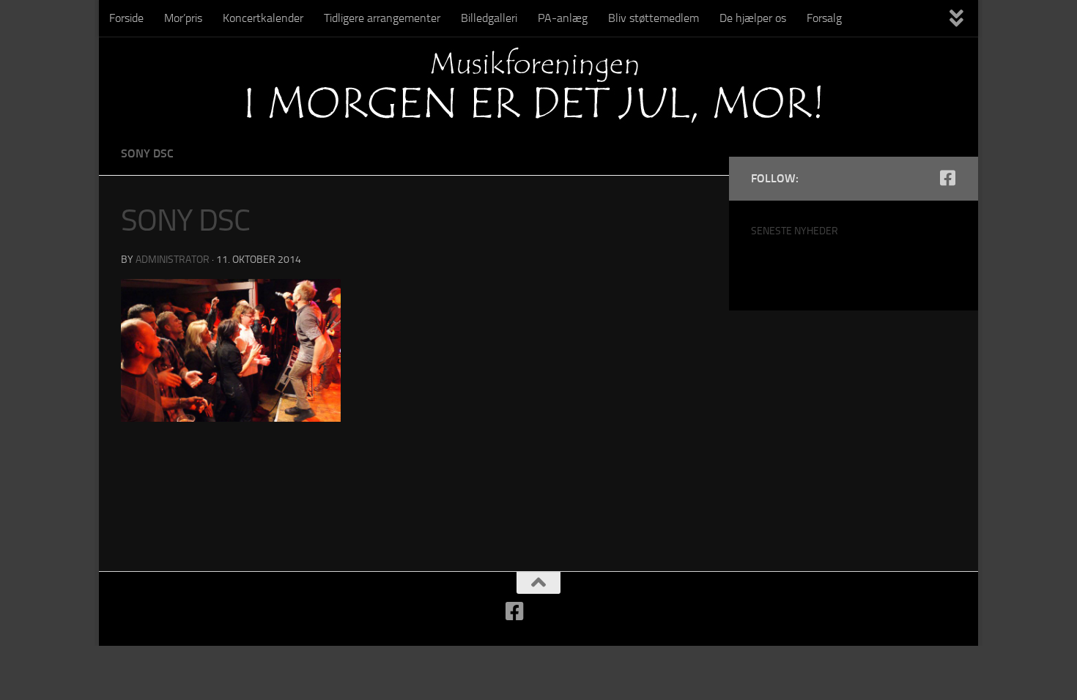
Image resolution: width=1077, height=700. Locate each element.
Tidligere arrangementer (382, 18)
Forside (126, 18)
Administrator (173, 259)
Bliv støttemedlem (653, 18)
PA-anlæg (563, 18)
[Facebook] (947, 178)
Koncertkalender (263, 18)
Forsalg (824, 18)
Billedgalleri (489, 18)
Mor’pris (183, 18)
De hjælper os (752, 18)
